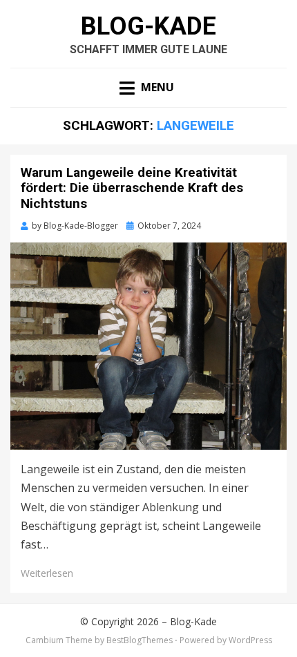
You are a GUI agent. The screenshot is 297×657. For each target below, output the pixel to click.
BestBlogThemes (139, 640)
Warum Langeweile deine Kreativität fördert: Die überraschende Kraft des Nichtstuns (132, 188)
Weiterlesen (47, 573)
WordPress (250, 640)
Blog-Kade (148, 26)
